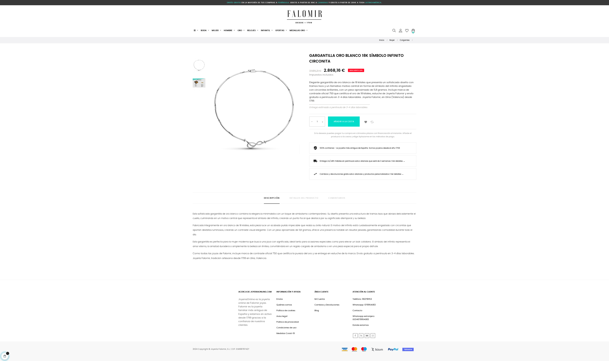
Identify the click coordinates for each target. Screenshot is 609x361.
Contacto (357, 311)
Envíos (279, 299)
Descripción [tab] (272, 198)
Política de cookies (285, 311)
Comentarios (336, 198)
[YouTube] (367, 336)
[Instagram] (373, 336)
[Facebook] (355, 336)
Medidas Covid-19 (285, 333)
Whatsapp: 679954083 (364, 305)
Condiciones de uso (286, 328)
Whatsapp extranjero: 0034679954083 (364, 318)
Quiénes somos (284, 305)
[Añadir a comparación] (372, 121)
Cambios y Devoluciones (326, 305)
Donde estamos (361, 325)
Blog (316, 311)
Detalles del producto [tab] (304, 198)
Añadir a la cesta (344, 122)
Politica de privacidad (287, 322)
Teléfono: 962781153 (362, 299)
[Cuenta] (400, 30)
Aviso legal (281, 316)
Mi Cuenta (319, 299)
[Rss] (361, 336)
